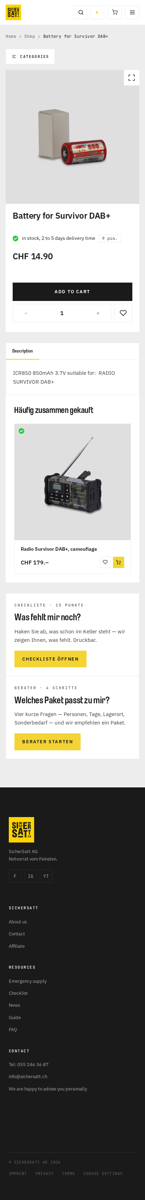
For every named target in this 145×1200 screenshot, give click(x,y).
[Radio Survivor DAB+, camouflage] (72, 482)
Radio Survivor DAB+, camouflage (59, 549)
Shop (29, 36)
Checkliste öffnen (50, 659)
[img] (21, 431)
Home (11, 36)
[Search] (81, 12)
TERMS (68, 1173)
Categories (34, 56)
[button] (118, 562)
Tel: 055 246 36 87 (29, 1065)
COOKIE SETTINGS (102, 1173)
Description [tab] (22, 351)
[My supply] (97, 12)
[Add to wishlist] (123, 313)
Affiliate (17, 946)
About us (18, 922)
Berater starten (47, 742)
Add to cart (72, 292)
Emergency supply (27, 981)
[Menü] (132, 12)
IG (30, 876)
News (14, 1005)
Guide (15, 1018)
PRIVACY (45, 1173)
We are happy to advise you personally (48, 1089)
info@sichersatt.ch (28, 1077)
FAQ (13, 1030)
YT (46, 876)
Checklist (18, 993)
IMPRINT (18, 1173)
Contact (17, 934)
